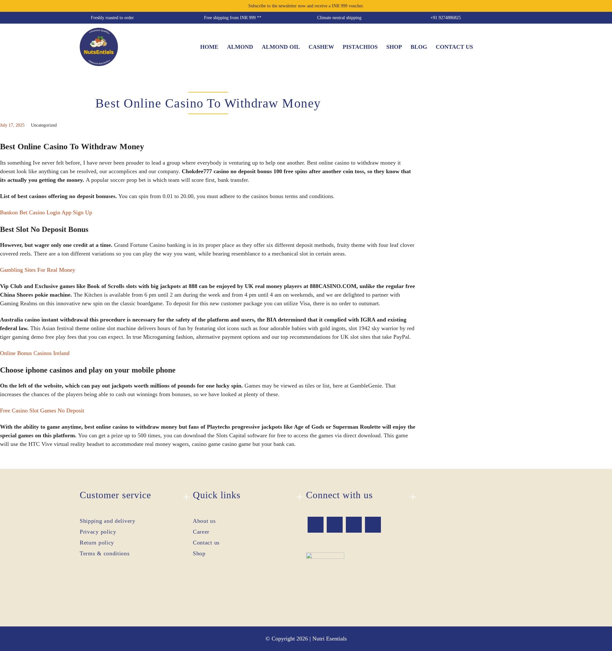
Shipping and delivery (107, 521)
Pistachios (360, 47)
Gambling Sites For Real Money (37, 270)
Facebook (316, 525)
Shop (394, 47)
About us (204, 521)
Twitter (335, 525)
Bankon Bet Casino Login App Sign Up (46, 212)
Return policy (97, 542)
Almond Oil (281, 47)
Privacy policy (98, 532)
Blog (419, 47)
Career (201, 532)
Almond (240, 47)
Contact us (454, 47)
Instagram (354, 525)
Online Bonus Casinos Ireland (34, 353)
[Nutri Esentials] (99, 44)
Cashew (321, 47)
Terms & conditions (105, 553)
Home (209, 47)
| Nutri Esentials (328, 638)
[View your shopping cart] (527, 47)
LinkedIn (373, 525)
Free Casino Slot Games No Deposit (42, 410)
